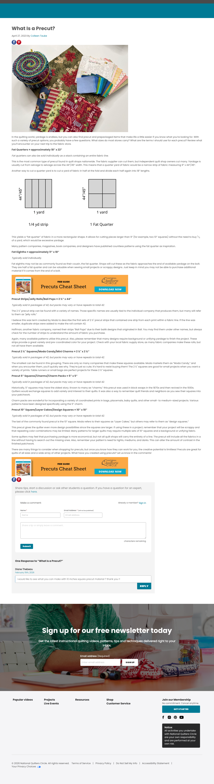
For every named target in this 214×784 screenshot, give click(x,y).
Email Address (79, 510)
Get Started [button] (181, 709)
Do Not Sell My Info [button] (126, 763)
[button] (14, 42)
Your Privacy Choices (24, 766)
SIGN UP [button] (130, 662)
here (34, 492)
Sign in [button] (142, 503)
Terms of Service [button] (81, 763)
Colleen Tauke (39, 35)
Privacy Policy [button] (103, 763)
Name (23, 510)
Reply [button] (144, 586)
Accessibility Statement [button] (155, 763)
